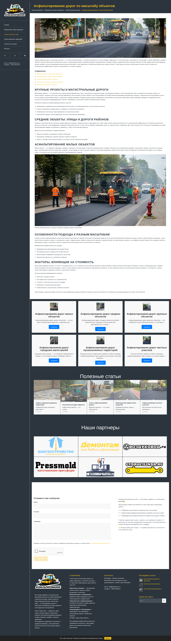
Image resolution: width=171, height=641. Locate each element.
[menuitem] (15, 25)
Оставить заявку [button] (75, 618)
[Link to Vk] (25, 55)
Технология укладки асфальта (152, 584)
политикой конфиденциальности (100, 543)
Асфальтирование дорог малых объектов (54, 315)
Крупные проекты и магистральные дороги (49, 74)
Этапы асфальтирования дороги (153, 589)
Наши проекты (84, 618)
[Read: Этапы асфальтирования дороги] (141, 590)
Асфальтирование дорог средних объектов (100, 315)
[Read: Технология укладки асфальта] (141, 585)
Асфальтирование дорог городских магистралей (54, 348)
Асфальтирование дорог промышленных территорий (100, 348)
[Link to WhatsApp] (15, 55)
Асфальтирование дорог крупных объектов (147, 315)
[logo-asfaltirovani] (15, 10)
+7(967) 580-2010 (15, 65)
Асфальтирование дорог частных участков (147, 348)
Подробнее (54, 327)
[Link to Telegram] (5, 55)
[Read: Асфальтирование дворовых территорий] (141, 580)
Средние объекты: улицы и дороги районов (50, 76)
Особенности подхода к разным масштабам (50, 82)
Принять (107, 638)
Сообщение (37, 521)
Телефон (37, 512)
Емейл (36, 502)
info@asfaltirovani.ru (14, 63)
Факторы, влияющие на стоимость (47, 85)
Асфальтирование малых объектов (47, 79)
